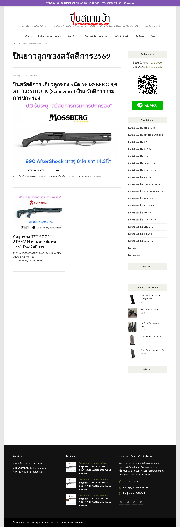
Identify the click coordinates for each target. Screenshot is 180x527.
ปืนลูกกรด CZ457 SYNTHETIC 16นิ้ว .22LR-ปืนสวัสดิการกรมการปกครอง (95, 470)
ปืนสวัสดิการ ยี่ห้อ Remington (142, 170)
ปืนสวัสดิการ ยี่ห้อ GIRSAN (140, 234)
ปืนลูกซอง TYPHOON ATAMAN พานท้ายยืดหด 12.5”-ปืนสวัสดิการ (34, 241)
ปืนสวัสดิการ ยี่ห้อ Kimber (140, 213)
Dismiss (130, 2)
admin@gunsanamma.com (136, 487)
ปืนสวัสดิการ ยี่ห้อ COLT (139, 156)
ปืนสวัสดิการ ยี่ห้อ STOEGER (141, 205)
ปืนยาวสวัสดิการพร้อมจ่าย (96, 36)
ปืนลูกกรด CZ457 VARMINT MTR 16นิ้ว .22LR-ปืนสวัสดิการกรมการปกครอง (95, 502)
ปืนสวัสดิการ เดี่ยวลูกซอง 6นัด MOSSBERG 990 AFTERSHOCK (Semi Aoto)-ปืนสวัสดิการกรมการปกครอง (66, 91)
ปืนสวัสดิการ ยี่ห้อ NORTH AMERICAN (145, 191)
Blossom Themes (53, 522)
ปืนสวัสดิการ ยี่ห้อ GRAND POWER (144, 184)
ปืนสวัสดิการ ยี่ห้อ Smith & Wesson (145, 135)
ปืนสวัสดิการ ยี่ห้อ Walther (141, 241)
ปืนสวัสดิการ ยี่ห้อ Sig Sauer (141, 128)
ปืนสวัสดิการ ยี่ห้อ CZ (137, 142)
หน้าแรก (28, 36)
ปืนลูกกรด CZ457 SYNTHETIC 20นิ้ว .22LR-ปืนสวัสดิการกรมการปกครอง (95, 486)
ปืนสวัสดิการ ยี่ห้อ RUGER (139, 177)
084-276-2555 (153, 66)
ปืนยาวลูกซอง (134, 255)
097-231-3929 (153, 62)
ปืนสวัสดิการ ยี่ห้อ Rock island (143, 220)
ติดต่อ (153, 36)
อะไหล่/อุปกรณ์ (121, 36)
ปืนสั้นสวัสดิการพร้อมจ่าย (48, 36)
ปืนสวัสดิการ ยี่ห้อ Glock (139, 149)
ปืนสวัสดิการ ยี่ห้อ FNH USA (140, 198)
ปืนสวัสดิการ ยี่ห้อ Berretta (141, 163)
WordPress (79, 522)
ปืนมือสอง (140, 36)
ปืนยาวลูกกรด (134, 248)
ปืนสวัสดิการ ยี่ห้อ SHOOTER (141, 227)
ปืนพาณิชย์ (72, 36)
